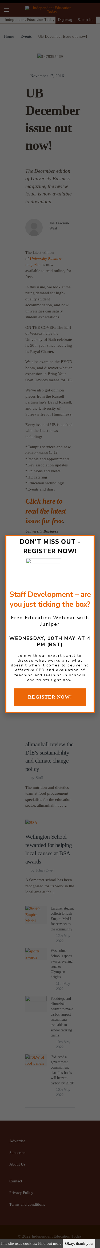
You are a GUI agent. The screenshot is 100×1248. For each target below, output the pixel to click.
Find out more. (50, 1243)
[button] (50, 697)
